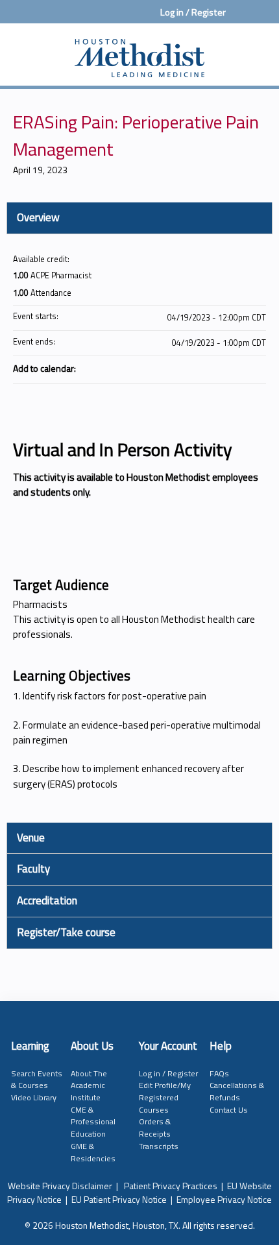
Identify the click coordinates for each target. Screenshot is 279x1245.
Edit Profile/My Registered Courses (165, 1097)
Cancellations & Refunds (237, 1091)
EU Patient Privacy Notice (119, 1199)
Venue (31, 837)
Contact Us (229, 1110)
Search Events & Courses (36, 1079)
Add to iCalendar (238, 367)
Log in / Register (193, 12)
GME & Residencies (93, 1152)
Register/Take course (66, 932)
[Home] (139, 51)
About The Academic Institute (89, 1085)
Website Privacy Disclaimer (60, 1185)
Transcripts (158, 1146)
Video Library (33, 1097)
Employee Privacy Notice (224, 1199)
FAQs (219, 1073)
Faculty (33, 868)
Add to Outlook (255, 367)
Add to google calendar (205, 367)
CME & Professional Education (93, 1122)
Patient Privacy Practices (170, 1185)
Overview (38, 217)
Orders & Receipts (155, 1127)
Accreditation (47, 900)
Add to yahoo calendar (221, 367)
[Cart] (241, 18)
